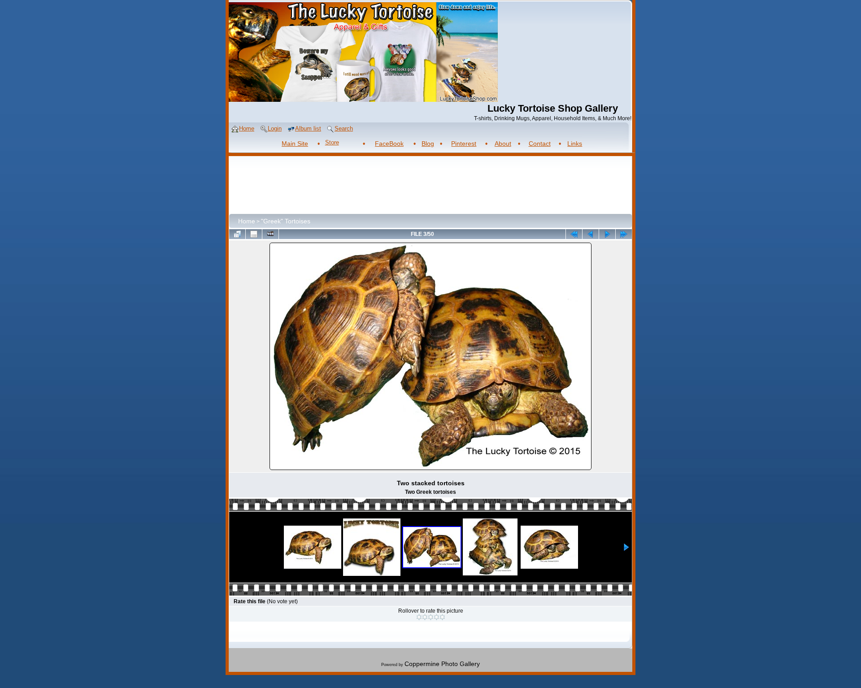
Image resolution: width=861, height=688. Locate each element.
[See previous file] (591, 234)
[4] (436, 617)
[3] (431, 617)
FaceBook (389, 143)
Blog (428, 143)
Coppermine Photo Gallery (442, 663)
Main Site (295, 143)
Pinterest (463, 143)
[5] (442, 617)
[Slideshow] (270, 234)
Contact (540, 143)
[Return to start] (574, 234)
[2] (425, 617)
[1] (419, 617)
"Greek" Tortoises (285, 221)
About (503, 143)
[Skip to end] (624, 234)
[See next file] (607, 234)
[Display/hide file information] (254, 234)
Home (246, 221)
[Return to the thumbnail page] (237, 234)
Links (574, 143)
